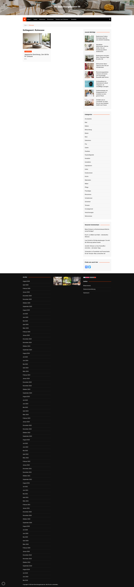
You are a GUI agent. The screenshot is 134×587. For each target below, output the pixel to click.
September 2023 (27, 393)
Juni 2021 (25, 490)
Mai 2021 (25, 493)
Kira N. (87, 234)
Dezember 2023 (27, 382)
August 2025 (26, 310)
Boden (86, 133)
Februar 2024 (26, 375)
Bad (86, 122)
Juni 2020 (25, 533)
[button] (3, 583)
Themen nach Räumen (61, 19)
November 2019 (27, 558)
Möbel (29, 19)
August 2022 (26, 439)
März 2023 (26, 414)
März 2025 (26, 328)
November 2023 (27, 385)
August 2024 (26, 353)
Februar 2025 (26, 331)
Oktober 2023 (26, 389)
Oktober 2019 (26, 562)
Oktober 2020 (26, 519)
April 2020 (25, 540)
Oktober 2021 (26, 475)
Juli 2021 (25, 486)
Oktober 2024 (26, 346)
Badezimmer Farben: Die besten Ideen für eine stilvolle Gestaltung (102, 38)
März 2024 (26, 371)
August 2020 (26, 526)
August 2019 (26, 569)
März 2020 (26, 544)
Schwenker (88, 251)
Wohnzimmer (88, 216)
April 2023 (25, 411)
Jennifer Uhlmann (90, 246)
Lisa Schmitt (88, 240)
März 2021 (26, 501)
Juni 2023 (25, 403)
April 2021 (25, 497)
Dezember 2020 (27, 511)
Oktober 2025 (26, 303)
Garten (35, 19)
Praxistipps (88, 191)
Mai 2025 (25, 321)
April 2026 (25, 285)
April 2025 (25, 324)
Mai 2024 (25, 364)
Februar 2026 (26, 288)
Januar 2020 (26, 551)
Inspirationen (28, 51)
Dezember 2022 (27, 425)
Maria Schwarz (89, 229)
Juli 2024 (25, 357)
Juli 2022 (25, 443)
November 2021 (27, 472)
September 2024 (27, 349)
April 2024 (25, 367)
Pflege (86, 187)
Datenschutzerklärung (89, 289)
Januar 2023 (26, 421)
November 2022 (27, 429)
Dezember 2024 (27, 339)
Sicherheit (87, 201)
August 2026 (26, 281)
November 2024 (27, 342)
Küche (86, 176)
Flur (86, 144)
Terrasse (87, 205)
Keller (86, 169)
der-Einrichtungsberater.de (67, 6)
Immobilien (88, 162)
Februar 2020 (26, 548)
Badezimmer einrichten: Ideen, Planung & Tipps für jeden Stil (102, 57)
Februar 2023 (26, 418)
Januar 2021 (26, 508)
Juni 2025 (25, 317)
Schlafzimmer (88, 198)
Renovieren (50, 19)
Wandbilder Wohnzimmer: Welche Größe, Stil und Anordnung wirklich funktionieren (102, 48)
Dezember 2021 (27, 468)
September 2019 (27, 566)
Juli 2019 (25, 573)
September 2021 (27, 479)
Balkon (87, 126)
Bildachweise (87, 285)
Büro (86, 137)
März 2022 (26, 457)
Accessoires (88, 119)
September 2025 (27, 306)
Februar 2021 (26, 504)
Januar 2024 (26, 378)
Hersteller (73, 19)
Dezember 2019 (27, 555)
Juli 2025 (25, 313)
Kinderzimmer (89, 173)
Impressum (86, 292)
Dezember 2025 (27, 295)
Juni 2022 (25, 447)
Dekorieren (42, 19)
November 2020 (27, 515)
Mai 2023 (25, 407)
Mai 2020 (25, 537)
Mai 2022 (25, 450)
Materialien (88, 180)
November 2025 (27, 299)
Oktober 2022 (26, 432)
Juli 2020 (25, 529)
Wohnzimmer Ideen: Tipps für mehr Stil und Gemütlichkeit (102, 65)
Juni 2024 (25, 360)
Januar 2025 (26, 335)
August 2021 (26, 483)
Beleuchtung (88, 129)
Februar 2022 (26, 461)
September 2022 (27, 436)
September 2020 (27, 522)
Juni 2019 (25, 576)
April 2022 (25, 454)
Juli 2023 (25, 400)
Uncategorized (89, 209)
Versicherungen (89, 212)
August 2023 (26, 396)
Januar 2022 (26, 465)
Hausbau (87, 151)
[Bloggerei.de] (86, 277)
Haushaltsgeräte (89, 155)
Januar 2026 (26, 292)
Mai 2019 (25, 580)
